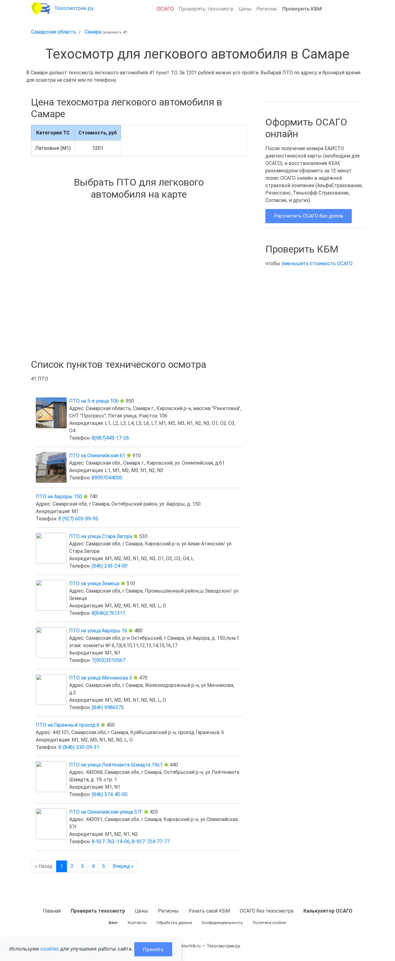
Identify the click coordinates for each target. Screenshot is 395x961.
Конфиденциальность (222, 922)
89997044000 (107, 478)
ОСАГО (165, 9)
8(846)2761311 (108, 613)
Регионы (266, 9)
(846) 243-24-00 (109, 566)
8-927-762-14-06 (111, 841)
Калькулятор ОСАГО (327, 911)
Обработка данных (174, 922)
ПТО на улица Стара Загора (100, 536)
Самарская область (53, 32)
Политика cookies (269, 922)
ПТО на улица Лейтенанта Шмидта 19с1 (116, 765)
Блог (113, 922)
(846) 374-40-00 (109, 794)
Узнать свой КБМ (209, 911)
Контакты (137, 922)
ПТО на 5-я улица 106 (93, 401)
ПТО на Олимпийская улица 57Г (106, 812)
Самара (93, 32)
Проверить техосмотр (206, 9)
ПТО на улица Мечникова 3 (100, 678)
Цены (245, 9)
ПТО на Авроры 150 (59, 496)
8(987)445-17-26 (110, 438)
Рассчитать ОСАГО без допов (308, 216)
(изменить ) (115, 32)
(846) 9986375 (108, 707)
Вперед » (123, 866)
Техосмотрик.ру (74, 8)
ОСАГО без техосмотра (266, 911)
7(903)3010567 (108, 660)
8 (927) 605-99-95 (78, 519)
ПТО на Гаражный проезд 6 (67, 725)
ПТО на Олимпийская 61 (97, 455)
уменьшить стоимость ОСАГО (316, 263)
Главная (52, 911)
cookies (49, 949)
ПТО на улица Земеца (94, 583)
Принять (153, 949)
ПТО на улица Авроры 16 (98, 631)
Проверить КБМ (302, 9)
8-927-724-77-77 (151, 841)
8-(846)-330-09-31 (78, 747)
